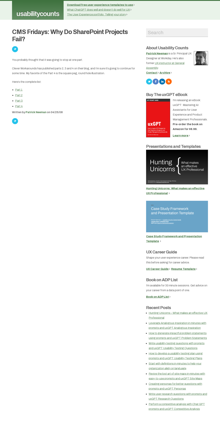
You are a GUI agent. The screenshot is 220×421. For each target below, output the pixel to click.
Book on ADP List (162, 280)
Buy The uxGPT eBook (166, 94)
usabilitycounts (37, 13)
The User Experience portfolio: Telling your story (96, 14)
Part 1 (19, 89)
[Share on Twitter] (15, 121)
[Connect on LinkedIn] (162, 81)
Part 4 (19, 106)
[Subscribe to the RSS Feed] (169, 81)
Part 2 (19, 95)
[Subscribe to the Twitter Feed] (149, 81)
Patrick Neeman (36, 112)
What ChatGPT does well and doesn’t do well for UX (98, 9)
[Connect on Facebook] (156, 81)
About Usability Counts (167, 48)
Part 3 (19, 100)
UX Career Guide (161, 252)
